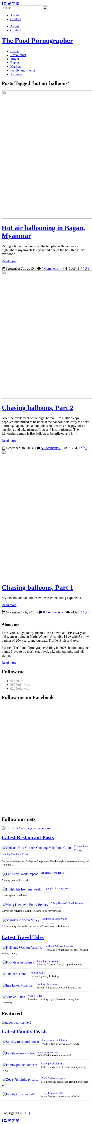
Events (14, 62)
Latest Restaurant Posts (28, 837)
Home (14, 51)
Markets (15, 66)
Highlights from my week (57, 888)
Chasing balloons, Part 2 (37, 408)
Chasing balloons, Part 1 (37, 587)
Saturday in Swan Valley (54, 918)
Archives (16, 74)
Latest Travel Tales (23, 937)
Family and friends (23, 70)
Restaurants (18, 55)
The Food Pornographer (37, 40)
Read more (9, 261)
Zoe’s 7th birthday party (53, 1078)
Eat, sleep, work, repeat (52, 872)
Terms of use (40, 1113)
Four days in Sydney (47, 961)
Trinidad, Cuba (37, 972)
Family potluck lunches (52, 1063)
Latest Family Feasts (24, 1031)
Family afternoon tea (47, 1052)
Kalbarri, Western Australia (59, 946)
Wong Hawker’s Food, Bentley (67, 903)
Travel (14, 59)
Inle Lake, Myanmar (47, 984)
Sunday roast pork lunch (54, 1040)
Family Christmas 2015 (52, 1093)
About (14, 15)
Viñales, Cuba (35, 995)
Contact (15, 19)
